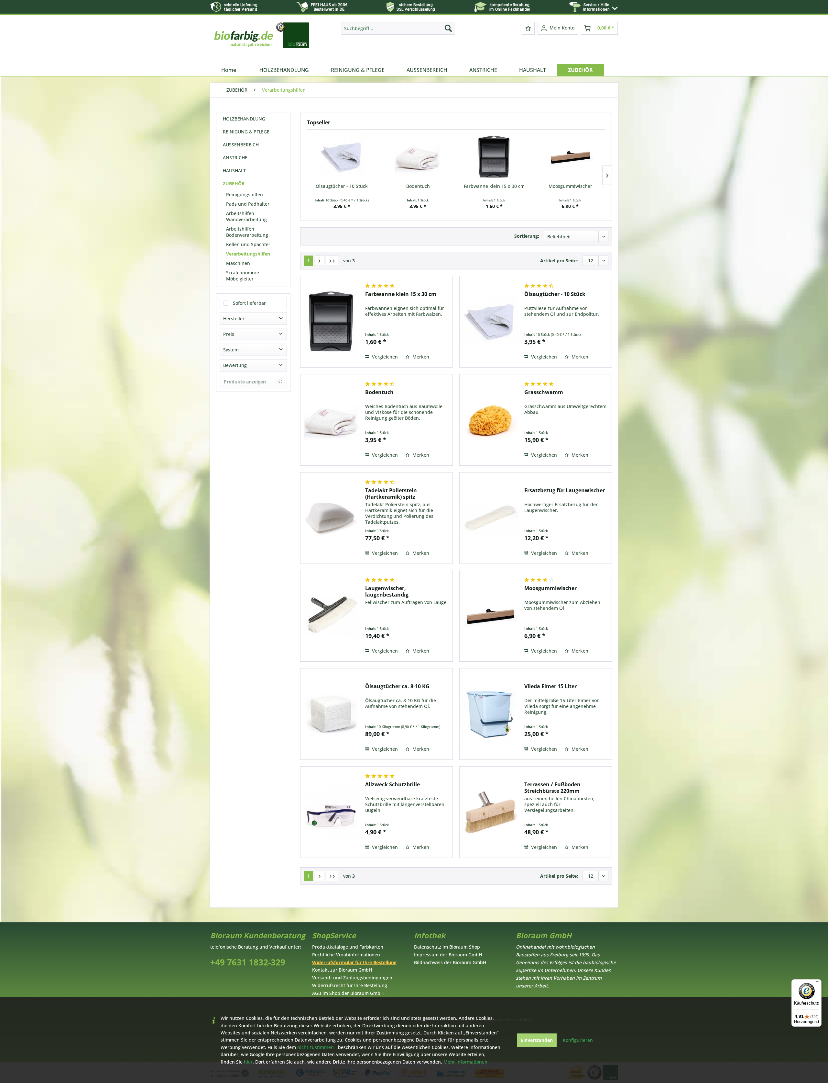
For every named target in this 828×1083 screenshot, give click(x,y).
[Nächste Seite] (319, 261)
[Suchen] (448, 28)
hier (248, 1062)
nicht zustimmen (315, 1047)
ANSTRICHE (235, 157)
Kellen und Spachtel (248, 244)
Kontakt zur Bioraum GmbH (342, 970)
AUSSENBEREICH (241, 145)
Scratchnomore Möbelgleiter (242, 275)
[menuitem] (600, 7)
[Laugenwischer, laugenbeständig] (331, 616)
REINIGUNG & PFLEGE (246, 132)
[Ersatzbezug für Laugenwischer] (490, 518)
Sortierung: (526, 236)
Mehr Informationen (465, 1062)
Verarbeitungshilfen (248, 254)
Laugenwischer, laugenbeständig (387, 591)
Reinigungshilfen (244, 194)
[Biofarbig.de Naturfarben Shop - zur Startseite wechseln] (262, 41)
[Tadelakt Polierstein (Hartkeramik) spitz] (331, 518)
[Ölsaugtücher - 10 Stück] (342, 157)
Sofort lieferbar (249, 303)
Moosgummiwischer (570, 186)
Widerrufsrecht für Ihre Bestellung (349, 985)
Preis (228, 334)
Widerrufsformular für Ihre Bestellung (354, 962)
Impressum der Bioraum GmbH (448, 955)
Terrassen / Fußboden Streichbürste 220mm (552, 787)
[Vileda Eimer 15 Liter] (490, 714)
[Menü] (818, 983)
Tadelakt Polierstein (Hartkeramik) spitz (391, 493)
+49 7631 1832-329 (247, 962)
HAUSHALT (234, 170)
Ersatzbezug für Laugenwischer (564, 490)
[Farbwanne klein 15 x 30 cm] (494, 157)
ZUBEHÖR (234, 183)
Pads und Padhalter (247, 204)
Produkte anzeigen (245, 382)
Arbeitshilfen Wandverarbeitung (246, 216)
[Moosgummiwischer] (570, 157)
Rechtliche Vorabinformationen (346, 955)
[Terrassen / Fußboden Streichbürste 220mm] (490, 812)
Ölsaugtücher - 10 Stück (342, 186)
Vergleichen (384, 357)
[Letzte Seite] (332, 261)
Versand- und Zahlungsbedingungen (352, 978)
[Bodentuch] (418, 157)
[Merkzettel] (528, 28)
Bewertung (235, 365)
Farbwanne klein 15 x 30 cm (494, 186)
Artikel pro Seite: (559, 260)
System (231, 350)
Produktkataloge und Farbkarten (347, 947)
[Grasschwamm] (490, 420)
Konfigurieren (578, 1040)
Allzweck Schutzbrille (392, 784)
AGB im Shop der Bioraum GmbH (348, 993)
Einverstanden (537, 1040)
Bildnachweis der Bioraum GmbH (450, 962)
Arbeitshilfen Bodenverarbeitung (247, 232)
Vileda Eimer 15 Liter (550, 686)
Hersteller (234, 318)
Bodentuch (418, 186)
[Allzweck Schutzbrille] (331, 812)
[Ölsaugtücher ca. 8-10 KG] (331, 714)
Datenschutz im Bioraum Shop (447, 947)
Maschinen (238, 263)
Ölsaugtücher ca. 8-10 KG (397, 686)
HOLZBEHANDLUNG (244, 119)
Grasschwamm (543, 392)
